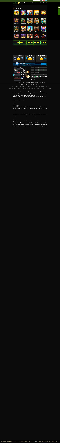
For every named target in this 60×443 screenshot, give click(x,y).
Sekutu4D (14, 96)
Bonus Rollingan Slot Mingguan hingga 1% (21, 106)
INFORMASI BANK (28, 82)
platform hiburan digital (16, 98)
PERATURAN (24, 82)
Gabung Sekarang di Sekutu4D (36, 124)
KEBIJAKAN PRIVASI (37, 82)
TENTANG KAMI (16, 82)
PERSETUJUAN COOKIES (42, 82)
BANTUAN (20, 82)
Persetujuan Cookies (36, 441)
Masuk (44, 0)
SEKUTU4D (14, 93)
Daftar (46, 0)
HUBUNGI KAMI (32, 82)
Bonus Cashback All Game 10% (19, 108)
